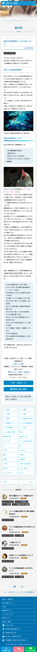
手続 (20, 432)
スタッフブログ (7, 473)
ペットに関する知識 (25, 441)
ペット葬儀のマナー (9, 423)
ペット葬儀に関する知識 (26, 419)
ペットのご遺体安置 (25, 423)
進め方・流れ (23, 436)
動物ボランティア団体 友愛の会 (18, 372)
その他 (5, 463)
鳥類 (4, 454)
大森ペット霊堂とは (7, 599)
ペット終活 (22, 427)
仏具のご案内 (11, 592)
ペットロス (6, 441)
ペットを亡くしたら (7, 614)
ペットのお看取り (8, 427)
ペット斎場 (6, 418)
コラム (21, 473)
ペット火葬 (6, 414)
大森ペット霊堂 (18, 364)
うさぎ (5, 450)
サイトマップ (20, 592)
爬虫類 (5, 459)
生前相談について (7, 610)
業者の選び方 (7, 436)
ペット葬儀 (6, 409)
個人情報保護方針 (30, 592)
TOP (3, 20)
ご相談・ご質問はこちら (18, 383)
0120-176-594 (9, 625)
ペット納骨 (22, 414)
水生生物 (22, 459)
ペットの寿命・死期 (9, 432)
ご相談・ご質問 (6, 621)
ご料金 (4, 606)
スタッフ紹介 (23, 468)
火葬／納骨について (7, 603)
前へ (5, 482)
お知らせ (5, 468)
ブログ (4, 592)
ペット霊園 (22, 409)
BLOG (8, 20)
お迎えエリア (5, 618)
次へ (31, 482)
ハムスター (22, 450)
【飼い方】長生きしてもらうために (26, 464)
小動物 (21, 454)
